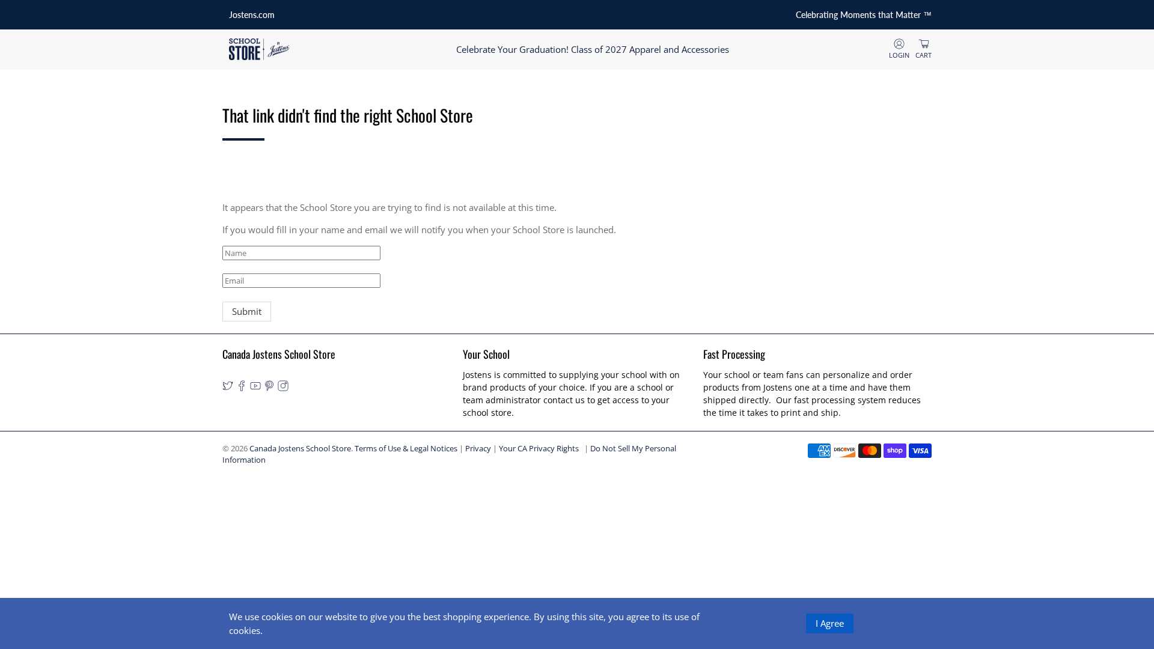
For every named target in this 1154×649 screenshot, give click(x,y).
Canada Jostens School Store (300, 448)
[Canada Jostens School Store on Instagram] (283, 388)
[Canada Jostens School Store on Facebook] (241, 388)
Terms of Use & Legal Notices (406, 448)
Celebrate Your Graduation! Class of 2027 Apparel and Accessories (592, 49)
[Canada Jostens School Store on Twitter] (227, 388)
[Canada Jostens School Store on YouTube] (255, 388)
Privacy (478, 448)
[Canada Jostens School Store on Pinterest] (269, 388)
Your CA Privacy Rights (539, 448)
